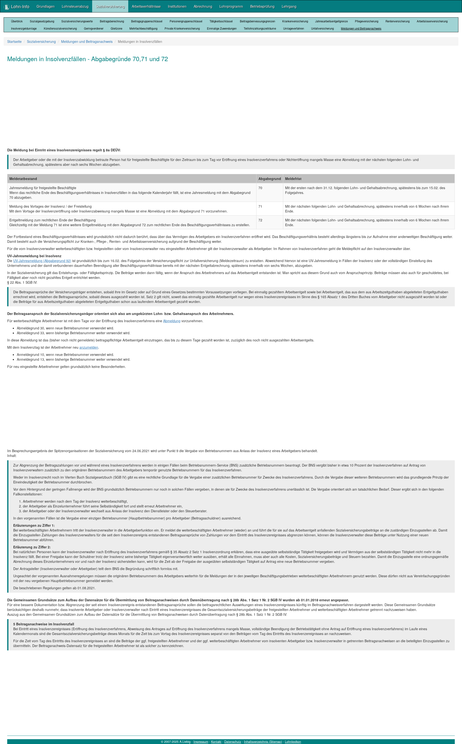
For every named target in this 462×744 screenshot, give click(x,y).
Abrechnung (203, 6)
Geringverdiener (93, 28)
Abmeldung (171, 320)
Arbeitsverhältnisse (146, 6)
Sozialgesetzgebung (42, 21)
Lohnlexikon (293, 741)
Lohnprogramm (231, 6)
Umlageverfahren (293, 28)
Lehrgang (289, 6)
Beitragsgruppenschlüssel (146, 21)
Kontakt (216, 741)
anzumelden (88, 347)
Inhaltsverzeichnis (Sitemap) (263, 741)
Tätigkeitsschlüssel (221, 21)
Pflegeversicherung (366, 21)
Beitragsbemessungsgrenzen (257, 21)
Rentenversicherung (397, 21)
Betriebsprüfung (262, 6)
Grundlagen (46, 6)
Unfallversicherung (322, 28)
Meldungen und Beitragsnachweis (361, 28)
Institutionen (177, 6)
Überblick (17, 21)
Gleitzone (116, 28)
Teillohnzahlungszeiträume (260, 28)
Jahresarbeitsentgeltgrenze (331, 21)
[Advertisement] (151, 104)
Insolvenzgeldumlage (24, 28)
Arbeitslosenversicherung (432, 21)
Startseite (14, 41)
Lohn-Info (19, 6)
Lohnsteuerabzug (75, 6)
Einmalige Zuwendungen (222, 28)
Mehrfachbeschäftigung (143, 28)
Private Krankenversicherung (182, 28)
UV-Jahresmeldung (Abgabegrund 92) (42, 260)
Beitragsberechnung (112, 21)
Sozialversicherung (110, 6)
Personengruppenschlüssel (186, 21)
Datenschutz (232, 741)
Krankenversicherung (295, 21)
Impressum (200, 741)
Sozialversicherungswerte (77, 21)
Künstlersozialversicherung (60, 28)
